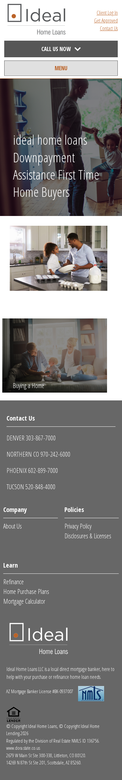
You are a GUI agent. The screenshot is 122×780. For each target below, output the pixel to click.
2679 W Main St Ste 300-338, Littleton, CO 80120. (46, 755)
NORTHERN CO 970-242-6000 (38, 454)
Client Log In (107, 12)
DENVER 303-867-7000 (31, 438)
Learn (10, 565)
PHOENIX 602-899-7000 (32, 470)
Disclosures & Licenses (87, 535)
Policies (74, 509)
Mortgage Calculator (24, 601)
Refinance (13, 581)
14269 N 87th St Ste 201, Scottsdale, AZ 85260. (43, 762)
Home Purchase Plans (26, 591)
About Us (12, 526)
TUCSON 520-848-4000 (31, 486)
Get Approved (106, 20)
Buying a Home (28, 385)
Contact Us (109, 28)
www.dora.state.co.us (23, 748)
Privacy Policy (77, 526)
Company (15, 509)
